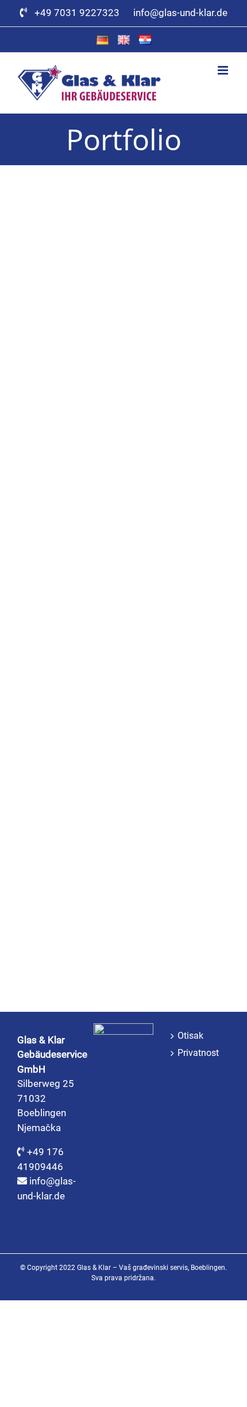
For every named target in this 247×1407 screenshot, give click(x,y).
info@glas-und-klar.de (180, 12)
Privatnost (198, 1053)
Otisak (190, 1036)
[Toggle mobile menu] (224, 70)
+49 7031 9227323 (79, 12)
